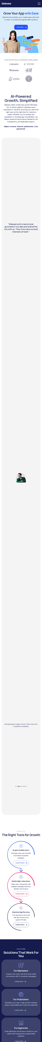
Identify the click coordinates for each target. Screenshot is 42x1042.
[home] (7, 3)
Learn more (20, 863)
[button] (39, 4)
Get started (20, 27)
